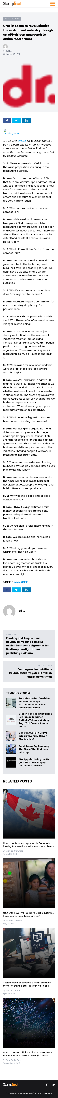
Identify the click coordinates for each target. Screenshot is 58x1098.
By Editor (7, 51)
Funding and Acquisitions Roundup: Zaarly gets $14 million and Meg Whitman (30, 673)
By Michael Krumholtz (13, 851)
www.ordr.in (21, 582)
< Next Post (11, 634)
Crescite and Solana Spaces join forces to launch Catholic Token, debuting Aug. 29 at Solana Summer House (35, 720)
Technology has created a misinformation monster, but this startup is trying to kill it (27, 984)
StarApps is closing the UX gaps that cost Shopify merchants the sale (34, 762)
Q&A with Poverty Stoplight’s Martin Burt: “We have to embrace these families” (28, 914)
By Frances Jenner (11, 990)
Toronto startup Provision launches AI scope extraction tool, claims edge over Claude (34, 703)
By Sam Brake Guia (12, 1060)
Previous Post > (45, 665)
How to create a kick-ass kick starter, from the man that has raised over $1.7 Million (27, 1054)
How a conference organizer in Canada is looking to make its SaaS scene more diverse (28, 845)
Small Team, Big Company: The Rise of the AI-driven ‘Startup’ (34, 749)
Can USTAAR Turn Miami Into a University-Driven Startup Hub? (33, 736)
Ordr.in (22, 141)
